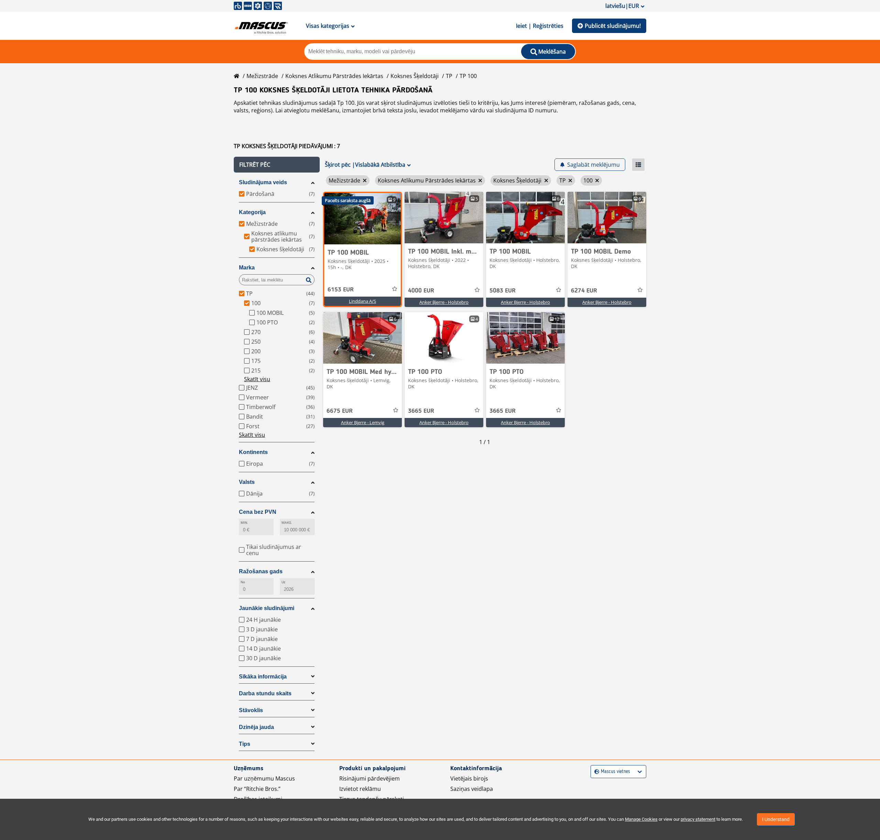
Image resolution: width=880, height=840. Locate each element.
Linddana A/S (362, 301)
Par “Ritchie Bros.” (257, 789)
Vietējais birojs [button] (469, 778)
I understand (776, 819)
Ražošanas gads (261, 571)
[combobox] (595, 772)
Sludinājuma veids (263, 182)
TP (449, 76)
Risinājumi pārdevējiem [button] (369, 778)
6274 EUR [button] (584, 291)
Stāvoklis (251, 710)
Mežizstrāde (262, 76)
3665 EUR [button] (421, 411)
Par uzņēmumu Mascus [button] (264, 778)
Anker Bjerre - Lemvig (362, 422)
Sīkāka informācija (263, 676)
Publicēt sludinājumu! (613, 26)
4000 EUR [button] (421, 291)
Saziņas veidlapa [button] (471, 789)
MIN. (244, 522)
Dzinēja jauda (256, 727)
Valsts (247, 482)
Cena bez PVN (257, 512)
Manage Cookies (641, 819)
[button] (277, 165)
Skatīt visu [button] (257, 379)
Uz (283, 582)
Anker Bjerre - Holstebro (444, 302)
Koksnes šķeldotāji (414, 76)
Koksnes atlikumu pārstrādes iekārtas (334, 76)
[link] (362, 218)
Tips (244, 744)
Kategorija (252, 212)
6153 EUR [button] (341, 290)
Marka (247, 267)
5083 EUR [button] (503, 291)
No (243, 582)
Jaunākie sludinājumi (266, 608)
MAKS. (287, 522)
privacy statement (698, 819)
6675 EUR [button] (340, 411)
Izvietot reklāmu (360, 789)
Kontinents (253, 452)
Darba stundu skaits (265, 693)
